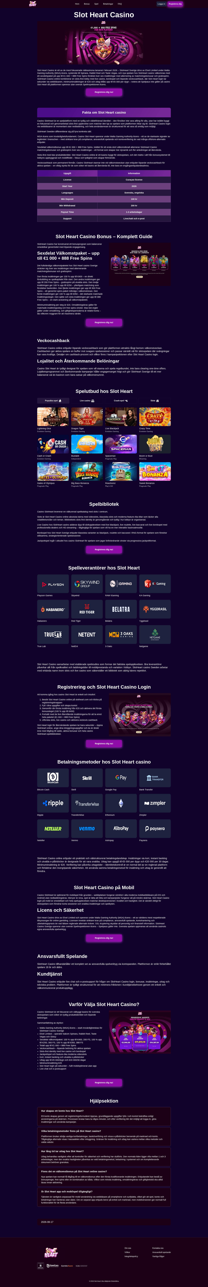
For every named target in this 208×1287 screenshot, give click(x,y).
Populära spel (51, 401)
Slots (153, 401)
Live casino (85, 401)
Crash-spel (119, 401)
